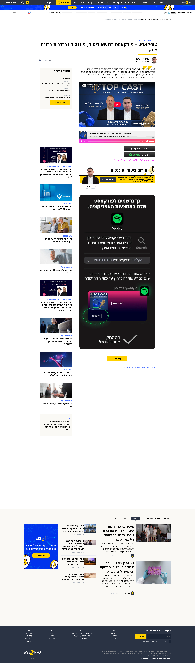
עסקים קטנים (28, 633)
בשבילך (52, 2)
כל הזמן (117, 518)
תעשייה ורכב (28, 639)
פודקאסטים (117, 2)
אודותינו (114, 639)
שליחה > (140, 636)
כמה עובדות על (131, 2)
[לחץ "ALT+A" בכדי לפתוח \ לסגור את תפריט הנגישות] (27, 2)
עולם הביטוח (84, 2)
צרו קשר (114, 636)
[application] (117, 141)
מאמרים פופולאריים (82, 630)
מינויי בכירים (144, 2)
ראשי (162, 2)
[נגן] (82, 141)
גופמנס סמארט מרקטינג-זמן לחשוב (82, 633)
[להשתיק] (147, 141)
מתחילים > (72, 7)
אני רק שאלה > (108, 179)
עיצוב (74, 2)
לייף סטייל (52, 639)
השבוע (135, 518)
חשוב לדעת (83, 639)
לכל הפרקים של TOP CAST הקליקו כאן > (134, 159)
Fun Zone (65, 2)
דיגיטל (100, 2)
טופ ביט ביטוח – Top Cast (83, 636)
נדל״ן (93, 2)
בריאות (154, 2)
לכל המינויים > (60, 102)
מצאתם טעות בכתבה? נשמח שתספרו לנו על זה (139, 367)
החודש (126, 518)
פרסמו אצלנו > (10, 2)
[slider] (151, 141)
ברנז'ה (108, 2)
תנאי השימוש (114, 633)
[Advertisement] (187, 45)
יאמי (52, 636)
